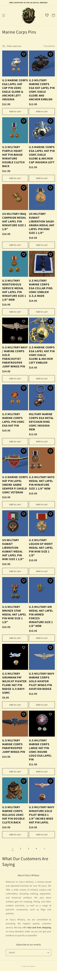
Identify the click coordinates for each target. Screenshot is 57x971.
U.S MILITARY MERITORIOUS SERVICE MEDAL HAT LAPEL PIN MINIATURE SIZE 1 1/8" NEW (14, 290)
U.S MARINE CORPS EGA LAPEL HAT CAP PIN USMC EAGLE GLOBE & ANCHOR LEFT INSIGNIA (15, 89)
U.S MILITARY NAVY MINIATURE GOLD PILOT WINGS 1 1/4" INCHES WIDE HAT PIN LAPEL (41, 814)
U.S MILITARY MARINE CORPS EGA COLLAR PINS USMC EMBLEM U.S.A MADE (41, 288)
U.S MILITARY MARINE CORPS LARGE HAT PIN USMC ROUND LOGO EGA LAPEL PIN (40, 749)
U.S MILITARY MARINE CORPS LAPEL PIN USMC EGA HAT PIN (13, 419)
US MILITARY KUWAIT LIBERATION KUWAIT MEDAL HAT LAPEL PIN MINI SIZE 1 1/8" (13, 549)
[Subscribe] (48, 952)
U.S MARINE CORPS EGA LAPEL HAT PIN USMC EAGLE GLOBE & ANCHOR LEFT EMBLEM (42, 354)
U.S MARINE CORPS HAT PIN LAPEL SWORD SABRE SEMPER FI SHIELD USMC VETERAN (15, 484)
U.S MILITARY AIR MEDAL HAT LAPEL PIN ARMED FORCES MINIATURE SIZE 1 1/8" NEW (41, 616)
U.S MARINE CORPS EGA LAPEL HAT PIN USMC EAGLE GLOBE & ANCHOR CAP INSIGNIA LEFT (42, 154)
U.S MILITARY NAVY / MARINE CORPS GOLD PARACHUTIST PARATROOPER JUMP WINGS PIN (14, 356)
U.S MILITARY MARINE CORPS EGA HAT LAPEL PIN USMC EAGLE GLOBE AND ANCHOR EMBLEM (42, 89)
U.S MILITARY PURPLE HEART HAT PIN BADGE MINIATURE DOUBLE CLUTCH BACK (13, 156)
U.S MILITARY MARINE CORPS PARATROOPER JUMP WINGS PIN (13, 746)
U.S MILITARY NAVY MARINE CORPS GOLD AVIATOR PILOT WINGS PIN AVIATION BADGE (41, 681)
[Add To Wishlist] (24, 54)
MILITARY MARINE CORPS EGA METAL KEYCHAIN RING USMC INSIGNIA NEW (41, 421)
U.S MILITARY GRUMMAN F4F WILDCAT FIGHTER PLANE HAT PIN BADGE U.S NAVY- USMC (14, 683)
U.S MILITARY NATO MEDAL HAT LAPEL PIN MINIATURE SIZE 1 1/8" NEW (42, 482)
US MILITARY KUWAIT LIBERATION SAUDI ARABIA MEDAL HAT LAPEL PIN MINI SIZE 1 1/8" (42, 223)
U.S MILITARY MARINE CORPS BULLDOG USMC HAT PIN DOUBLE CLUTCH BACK (13, 814)
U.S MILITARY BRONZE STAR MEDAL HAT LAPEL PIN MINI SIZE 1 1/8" (14, 614)
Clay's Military (31, 966)
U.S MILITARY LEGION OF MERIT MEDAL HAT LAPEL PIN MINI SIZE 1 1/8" (41, 547)
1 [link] (12, 848)
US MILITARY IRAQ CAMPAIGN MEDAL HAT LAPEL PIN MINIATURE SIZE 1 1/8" (14, 221)
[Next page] (44, 848)
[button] (3, 15)
